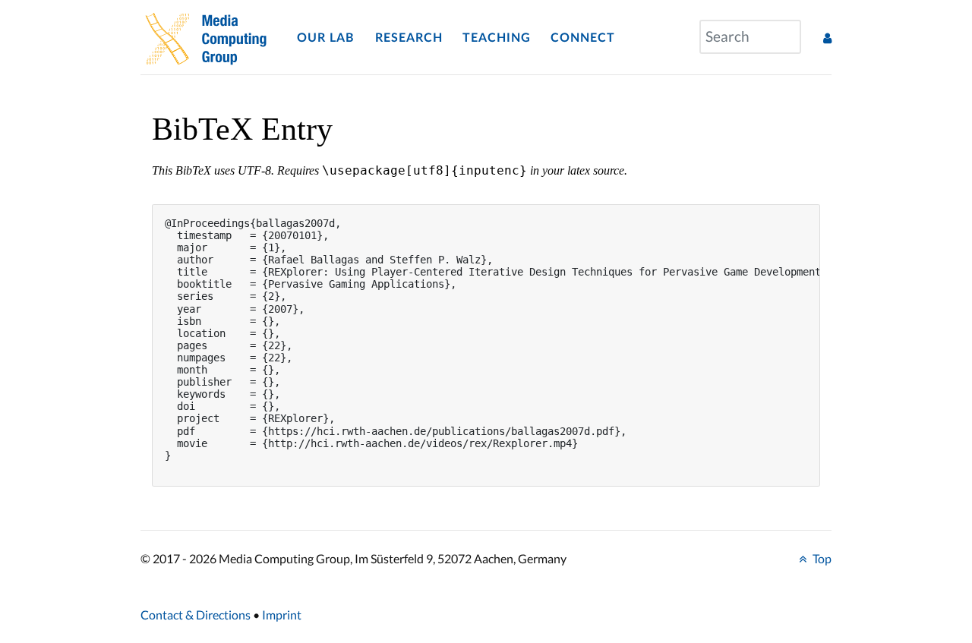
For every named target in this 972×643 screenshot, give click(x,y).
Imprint (281, 614)
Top (821, 558)
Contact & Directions (195, 614)
